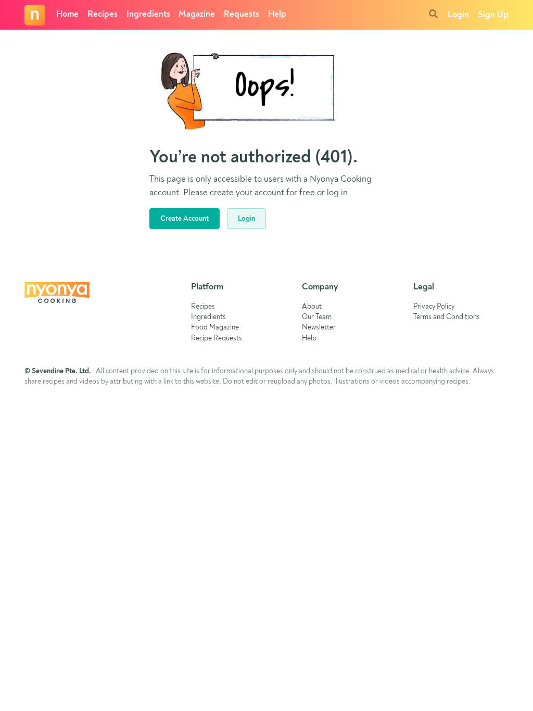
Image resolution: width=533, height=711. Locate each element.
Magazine (197, 14)
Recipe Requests (216, 338)
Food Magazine (215, 327)
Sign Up (493, 14)
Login (458, 14)
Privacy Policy (433, 306)
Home (67, 14)
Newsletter (319, 327)
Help (277, 14)
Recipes (102, 14)
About (312, 306)
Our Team (317, 317)
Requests (241, 14)
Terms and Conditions (446, 317)
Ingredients (148, 14)
